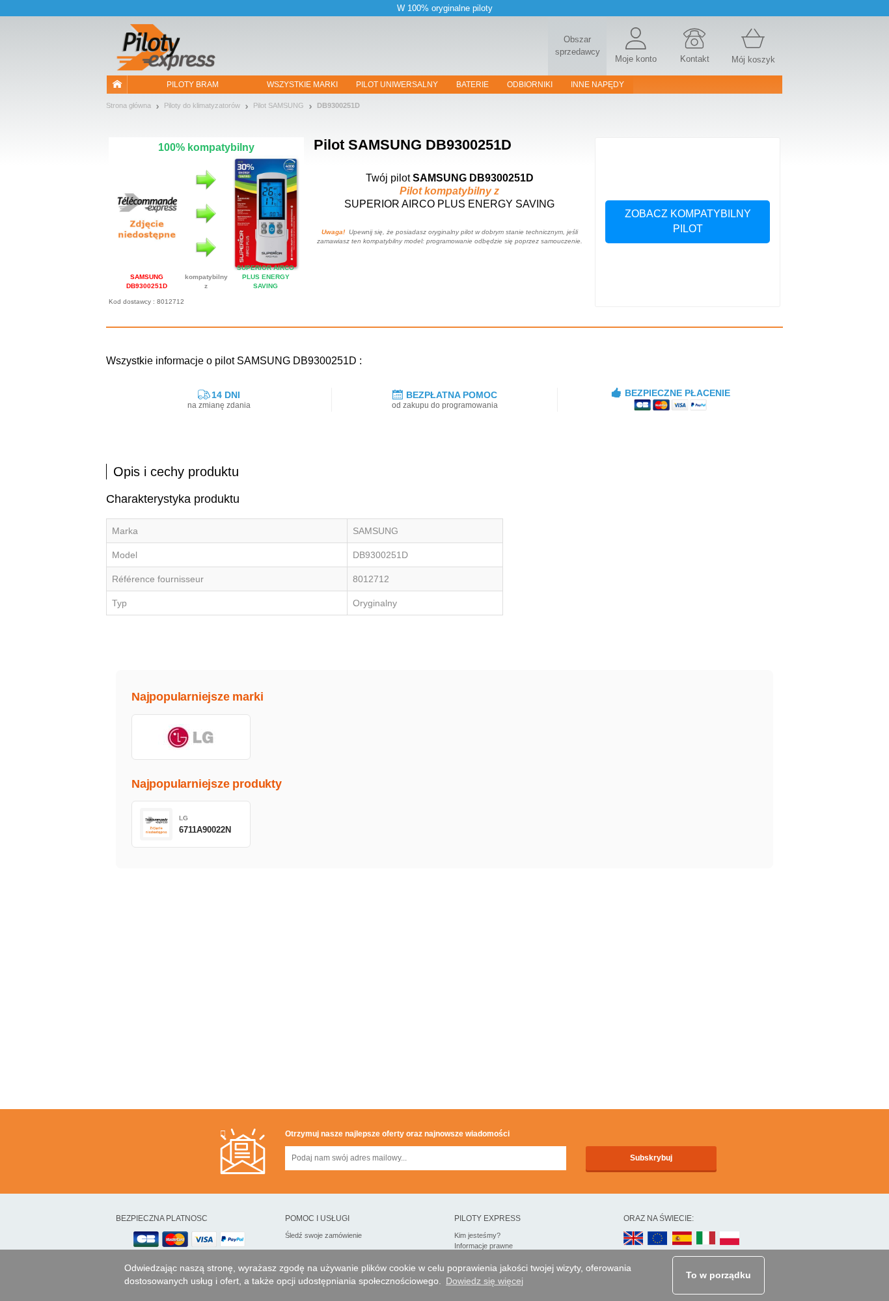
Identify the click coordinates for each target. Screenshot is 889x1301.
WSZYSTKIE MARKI (302, 84)
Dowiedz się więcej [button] (484, 1281)
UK (633, 1239)
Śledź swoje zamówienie (323, 1235)
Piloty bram (193, 84)
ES (682, 1239)
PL (730, 1239)
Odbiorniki (530, 84)
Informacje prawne (483, 1246)
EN (658, 1239)
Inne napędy (597, 84)
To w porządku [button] (718, 1275)
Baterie (472, 84)
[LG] (191, 737)
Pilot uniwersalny (397, 84)
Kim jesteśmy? (477, 1235)
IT (706, 1239)
